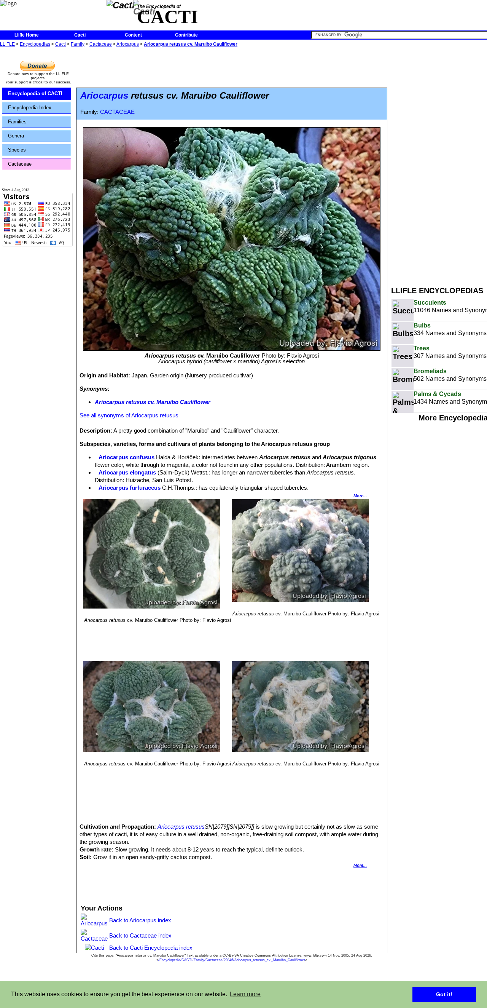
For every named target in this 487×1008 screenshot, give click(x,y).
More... (360, 496)
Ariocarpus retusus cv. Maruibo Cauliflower (190, 44)
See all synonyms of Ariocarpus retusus (129, 415)
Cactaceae (100, 44)
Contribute (186, 35)
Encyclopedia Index (29, 107)
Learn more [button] (245, 994)
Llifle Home (26, 35)
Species (17, 150)
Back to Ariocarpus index (140, 920)
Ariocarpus (127, 44)
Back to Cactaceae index (140, 935)
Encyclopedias (35, 44)
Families (17, 122)
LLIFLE (7, 44)
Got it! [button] (444, 994)
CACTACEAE (117, 112)
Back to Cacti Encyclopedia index (151, 947)
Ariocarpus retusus (181, 826)
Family (77, 44)
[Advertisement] (439, 163)
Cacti (80, 35)
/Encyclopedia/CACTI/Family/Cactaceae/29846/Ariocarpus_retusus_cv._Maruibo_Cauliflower (231, 960)
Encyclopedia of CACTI (35, 93)
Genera (16, 136)
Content (133, 35)
